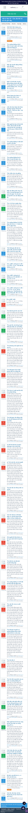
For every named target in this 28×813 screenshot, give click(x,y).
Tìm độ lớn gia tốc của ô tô (14, 311)
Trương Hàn (13, 138)
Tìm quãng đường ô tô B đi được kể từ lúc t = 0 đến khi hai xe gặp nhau (14, 224)
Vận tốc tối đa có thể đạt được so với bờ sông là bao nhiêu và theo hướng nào (14, 516)
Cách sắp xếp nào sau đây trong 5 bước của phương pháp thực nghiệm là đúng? (14, 751)
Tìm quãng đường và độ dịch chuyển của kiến (15, 142)
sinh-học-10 (9, 40)
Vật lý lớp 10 (20, 304)
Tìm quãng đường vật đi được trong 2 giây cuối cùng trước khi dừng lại (14, 46)
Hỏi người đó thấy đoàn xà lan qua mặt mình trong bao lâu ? (15, 538)
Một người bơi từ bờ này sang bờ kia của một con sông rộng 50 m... (15, 723)
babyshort (9, 789)
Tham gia (14, 3)
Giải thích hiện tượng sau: (14, 27)
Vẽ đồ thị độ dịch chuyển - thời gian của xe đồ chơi (14, 445)
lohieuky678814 (13, 321)
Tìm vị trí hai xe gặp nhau (14, 203)
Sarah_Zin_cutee (14, 119)
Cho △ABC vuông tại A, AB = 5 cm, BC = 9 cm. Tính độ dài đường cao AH (15, 265)
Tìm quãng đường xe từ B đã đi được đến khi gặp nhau (15, 582)
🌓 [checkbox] (24, 803)
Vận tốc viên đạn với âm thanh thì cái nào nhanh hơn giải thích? (14, 794)
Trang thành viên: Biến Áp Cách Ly (7, 809)
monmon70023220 (14, 38)
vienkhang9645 (14, 717)
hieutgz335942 (12, 799)
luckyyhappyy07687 (13, 91)
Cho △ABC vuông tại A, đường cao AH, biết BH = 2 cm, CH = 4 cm (14, 277)
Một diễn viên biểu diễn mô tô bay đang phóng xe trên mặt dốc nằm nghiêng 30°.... (15, 703)
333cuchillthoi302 (11, 305)
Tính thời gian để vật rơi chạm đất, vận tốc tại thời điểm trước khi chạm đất (14, 249)
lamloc (11, 788)
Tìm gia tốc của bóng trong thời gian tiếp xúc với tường (14, 325)
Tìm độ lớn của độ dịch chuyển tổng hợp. (13, 562)
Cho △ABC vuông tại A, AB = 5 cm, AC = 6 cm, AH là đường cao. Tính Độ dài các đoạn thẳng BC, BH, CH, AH (15, 290)
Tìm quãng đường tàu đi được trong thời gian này (14, 158)
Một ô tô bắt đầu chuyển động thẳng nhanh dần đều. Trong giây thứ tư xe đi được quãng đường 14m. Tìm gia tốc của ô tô (15, 85)
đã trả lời (8, 36)
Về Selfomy (3, 811)
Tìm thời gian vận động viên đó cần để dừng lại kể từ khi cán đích (14, 419)
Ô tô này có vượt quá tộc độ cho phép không (15, 391)
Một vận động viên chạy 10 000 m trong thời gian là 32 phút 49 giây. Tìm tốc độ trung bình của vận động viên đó (15, 194)
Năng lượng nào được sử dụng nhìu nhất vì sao (14, 96)
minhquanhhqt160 (13, 100)
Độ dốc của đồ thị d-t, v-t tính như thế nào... (14, 776)
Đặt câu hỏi (12, 14)
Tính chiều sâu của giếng (14, 173)
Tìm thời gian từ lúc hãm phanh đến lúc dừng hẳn (14, 370)
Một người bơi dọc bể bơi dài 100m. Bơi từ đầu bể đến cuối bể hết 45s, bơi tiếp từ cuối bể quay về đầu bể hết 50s (15, 127)
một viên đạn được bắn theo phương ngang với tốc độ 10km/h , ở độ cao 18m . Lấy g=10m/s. (15, 109)
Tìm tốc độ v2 (11, 660)
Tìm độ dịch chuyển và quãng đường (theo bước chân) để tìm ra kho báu (14, 631)
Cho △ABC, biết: (11, 299)
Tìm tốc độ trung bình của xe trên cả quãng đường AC (15, 680)
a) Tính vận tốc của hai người (15, 462)
